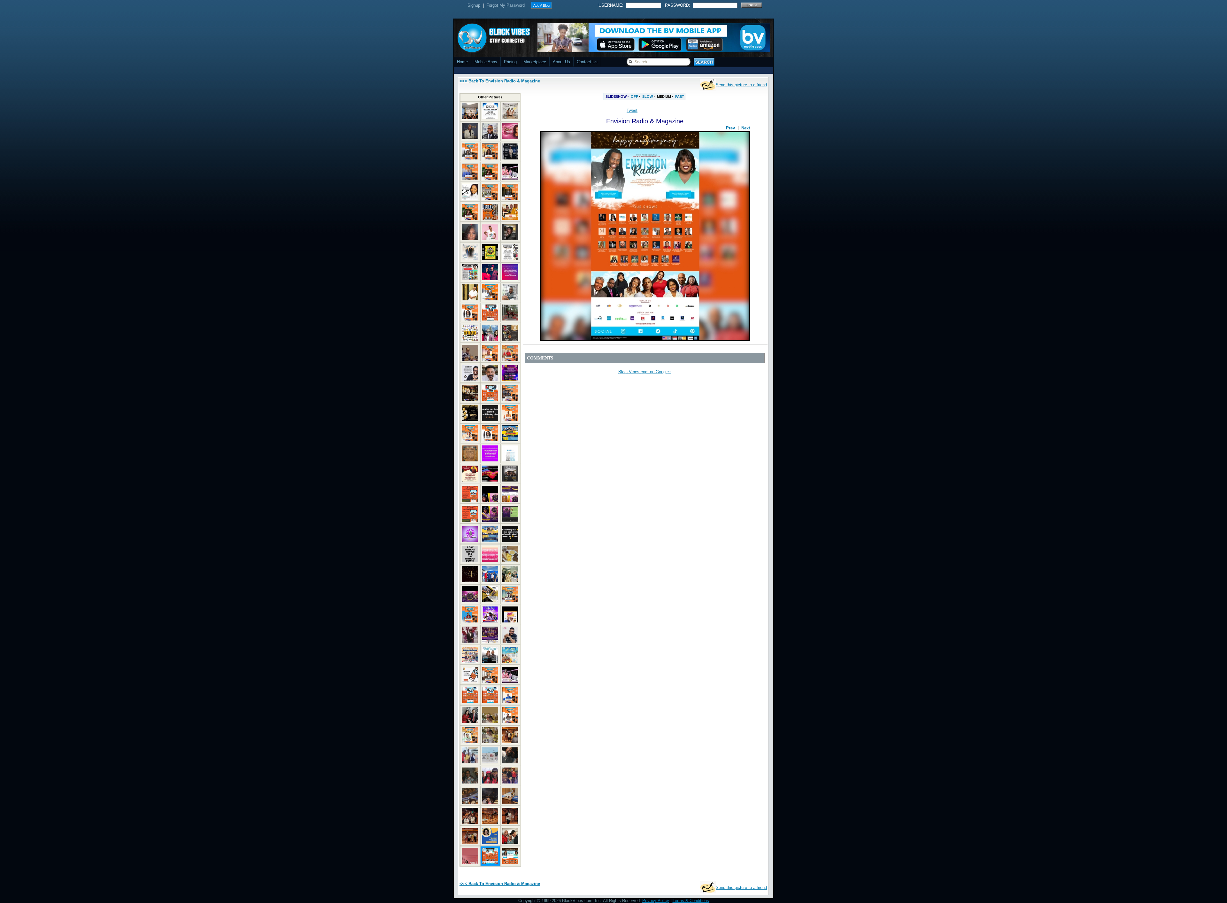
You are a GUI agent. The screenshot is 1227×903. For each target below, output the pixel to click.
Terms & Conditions (691, 900)
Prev (730, 128)
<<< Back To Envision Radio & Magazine (499, 81)
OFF (634, 96)
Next (745, 128)
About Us (561, 61)
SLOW (647, 96)
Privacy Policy (655, 900)
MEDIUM (664, 96)
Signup (473, 5)
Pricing (510, 61)
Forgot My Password (505, 5)
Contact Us (587, 61)
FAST (679, 96)
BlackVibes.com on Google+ (644, 371)
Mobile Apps (486, 61)
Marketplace (534, 61)
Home (462, 61)
